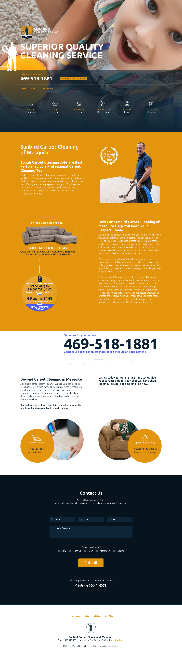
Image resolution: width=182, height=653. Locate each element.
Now (63, 551)
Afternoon (105, 551)
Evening (120, 551)
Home (23, 88)
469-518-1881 (36, 78)
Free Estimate (46, 88)
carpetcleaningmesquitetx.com (107, 646)
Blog (33, 88)
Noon (90, 551)
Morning (77, 551)
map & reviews (116, 640)
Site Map (109, 616)
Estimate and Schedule (73, 78)
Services (79, 616)
